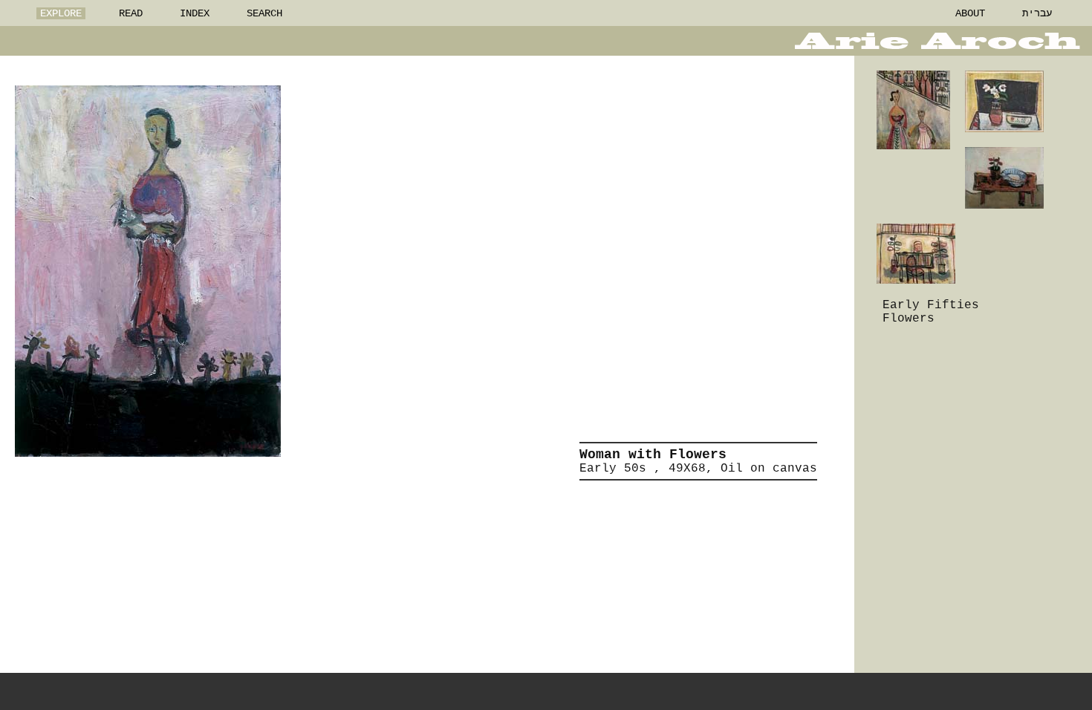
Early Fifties (931, 305)
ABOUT (970, 13)
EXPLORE (61, 13)
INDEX (194, 13)
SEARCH (264, 13)
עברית (1037, 13)
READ (131, 13)
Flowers (909, 318)
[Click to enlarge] (148, 271)
